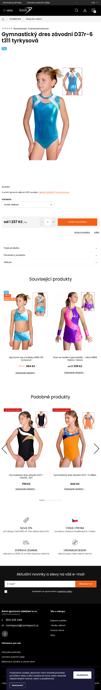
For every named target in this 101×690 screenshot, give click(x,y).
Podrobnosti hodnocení (38, 28)
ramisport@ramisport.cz (22, 625)
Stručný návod (57, 630)
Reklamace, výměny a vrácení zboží (18, 661)
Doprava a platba (58, 620)
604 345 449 (14, 620)
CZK (93, 2)
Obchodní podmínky (12, 2)
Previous (4, 448)
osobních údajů (65, 591)
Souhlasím (82, 675)
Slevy (52, 635)
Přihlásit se (85, 584)
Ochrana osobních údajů (38, 2)
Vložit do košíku (77, 222)
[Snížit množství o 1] (42, 222)
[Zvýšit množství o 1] (53, 222)
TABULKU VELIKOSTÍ (46, 192)
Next (96, 448)
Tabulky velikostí (57, 625)
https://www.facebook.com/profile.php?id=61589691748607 (5, 634)
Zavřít (17, 232)
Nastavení (17, 685)
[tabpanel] (26, 335)
